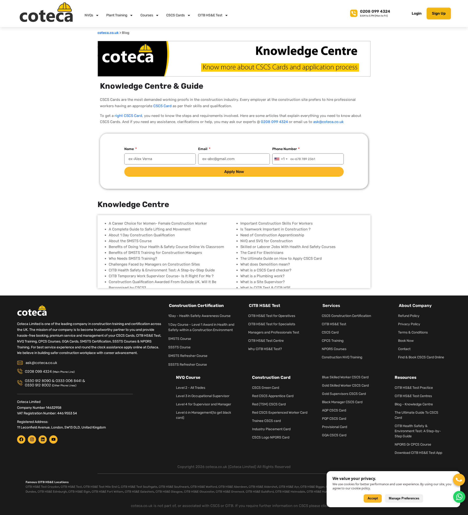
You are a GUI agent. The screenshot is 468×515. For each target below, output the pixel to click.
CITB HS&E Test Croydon (42, 486)
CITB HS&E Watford (203, 486)
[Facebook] (21, 439)
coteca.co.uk (108, 33)
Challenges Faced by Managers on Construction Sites (154, 264)
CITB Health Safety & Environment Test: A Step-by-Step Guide (162, 270)
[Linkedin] (43, 439)
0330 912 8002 (38, 385)
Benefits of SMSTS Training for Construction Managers (155, 252)
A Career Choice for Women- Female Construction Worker (158, 223)
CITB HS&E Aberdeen (232, 486)
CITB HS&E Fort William (107, 491)
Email (203, 149)
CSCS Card (162, 106)
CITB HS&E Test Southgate (139, 486)
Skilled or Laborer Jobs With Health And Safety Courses (288, 247)
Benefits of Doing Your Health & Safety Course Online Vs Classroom (166, 247)
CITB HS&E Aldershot (263, 486)
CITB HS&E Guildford (260, 491)
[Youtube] (53, 439)
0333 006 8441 (68, 380)
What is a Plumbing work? (262, 276)
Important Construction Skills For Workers (276, 223)
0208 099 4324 (375, 11)
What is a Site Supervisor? (262, 282)
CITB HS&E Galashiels (139, 491)
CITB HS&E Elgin (79, 491)
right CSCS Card (128, 116)
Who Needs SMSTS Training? (133, 258)
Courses (146, 15)
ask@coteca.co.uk (328, 122)
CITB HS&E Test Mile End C (101, 486)
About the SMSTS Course (130, 241)
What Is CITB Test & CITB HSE (265, 288)
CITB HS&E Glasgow (169, 491)
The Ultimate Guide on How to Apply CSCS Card (281, 258)
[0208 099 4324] (354, 12)
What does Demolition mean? (265, 264)
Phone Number (285, 149)
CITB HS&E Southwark (174, 486)
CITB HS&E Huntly (319, 491)
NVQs (89, 15)
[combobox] (281, 159)
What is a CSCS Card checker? (265, 270)
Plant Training (116, 15)
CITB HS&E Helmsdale (290, 491)
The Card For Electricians (261, 252)
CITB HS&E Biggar (312, 486)
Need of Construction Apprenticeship (272, 235)
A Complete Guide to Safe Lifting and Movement (150, 229)
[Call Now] (459, 480)
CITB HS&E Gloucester (199, 491)
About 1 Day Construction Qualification (142, 235)
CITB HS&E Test (210, 15)
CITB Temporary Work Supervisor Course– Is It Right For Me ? (161, 276)
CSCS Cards (175, 15)
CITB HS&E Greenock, (230, 491)
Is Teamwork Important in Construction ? (275, 229)
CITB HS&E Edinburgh (52, 491)
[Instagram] (32, 439)
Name (129, 149)
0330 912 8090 (38, 380)
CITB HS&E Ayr (289, 486)
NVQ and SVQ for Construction (266, 241)
